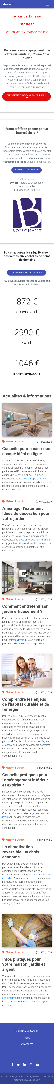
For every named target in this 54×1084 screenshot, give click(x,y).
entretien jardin (16, 639)
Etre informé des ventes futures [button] (25, 272)
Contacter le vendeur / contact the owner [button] (26, 95)
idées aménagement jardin (32, 539)
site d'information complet (16, 997)
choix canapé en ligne (33, 478)
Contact (27, 1044)
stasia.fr (27, 24)
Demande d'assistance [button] (25, 170)
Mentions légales (27, 1031)
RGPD (27, 1038)
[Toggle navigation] (48, 4)
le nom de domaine (27, 16)
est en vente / (27, 32)
